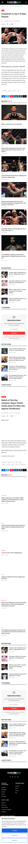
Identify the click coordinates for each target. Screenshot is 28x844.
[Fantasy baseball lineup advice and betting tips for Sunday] (4, 301)
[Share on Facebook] (7, 24)
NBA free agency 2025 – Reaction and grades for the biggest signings (17, 291)
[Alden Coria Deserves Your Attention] (14, 112)
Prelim (9, 90)
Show (12, 464)
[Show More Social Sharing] (15, 24)
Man (20, 462)
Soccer (3, 396)
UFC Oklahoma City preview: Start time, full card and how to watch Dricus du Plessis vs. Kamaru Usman (13, 631)
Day (16, 462)
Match (3, 464)
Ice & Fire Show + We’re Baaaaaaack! (11, 552)
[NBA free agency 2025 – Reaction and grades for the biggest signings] (4, 292)
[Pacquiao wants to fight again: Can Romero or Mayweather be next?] (4, 275)
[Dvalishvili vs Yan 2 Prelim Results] (14, 36)
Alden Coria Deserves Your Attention (11, 124)
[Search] (26, 2)
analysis (4, 462)
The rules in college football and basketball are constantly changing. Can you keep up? (18, 368)
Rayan (8, 464)
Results (14, 90)
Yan (18, 90)
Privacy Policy (11, 338)
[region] (14, 830)
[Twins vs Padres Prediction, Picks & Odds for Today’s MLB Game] (4, 351)
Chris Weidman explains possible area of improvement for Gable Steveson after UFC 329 (13, 256)
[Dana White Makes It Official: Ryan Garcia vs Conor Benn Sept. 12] (14, 217)
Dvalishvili (4, 90)
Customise (14, 835)
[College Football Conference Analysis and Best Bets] (14, 565)
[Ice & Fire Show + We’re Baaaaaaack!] (14, 541)
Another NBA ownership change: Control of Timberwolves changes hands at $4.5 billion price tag (17, 359)
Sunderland (22, 464)
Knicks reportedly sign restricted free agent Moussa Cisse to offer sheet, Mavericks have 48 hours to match (13, 604)
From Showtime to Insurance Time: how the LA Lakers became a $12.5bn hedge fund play (17, 377)
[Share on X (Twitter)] (10, 24)
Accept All (14, 830)
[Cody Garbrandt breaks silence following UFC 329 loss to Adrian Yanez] (14, 164)
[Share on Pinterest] (12, 24)
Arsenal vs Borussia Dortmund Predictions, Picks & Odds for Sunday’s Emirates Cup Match (13, 527)
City (13, 462)
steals (17, 464)
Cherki (9, 462)
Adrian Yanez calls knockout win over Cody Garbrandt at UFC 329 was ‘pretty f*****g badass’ (13, 149)
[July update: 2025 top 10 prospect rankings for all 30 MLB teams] (4, 283)
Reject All (14, 840)
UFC (3, 10)
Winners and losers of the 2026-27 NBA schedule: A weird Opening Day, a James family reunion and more (12, 499)
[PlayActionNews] (14, 2)
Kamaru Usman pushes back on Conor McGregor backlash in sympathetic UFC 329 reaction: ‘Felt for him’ (13, 203)
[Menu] (2, 2)
